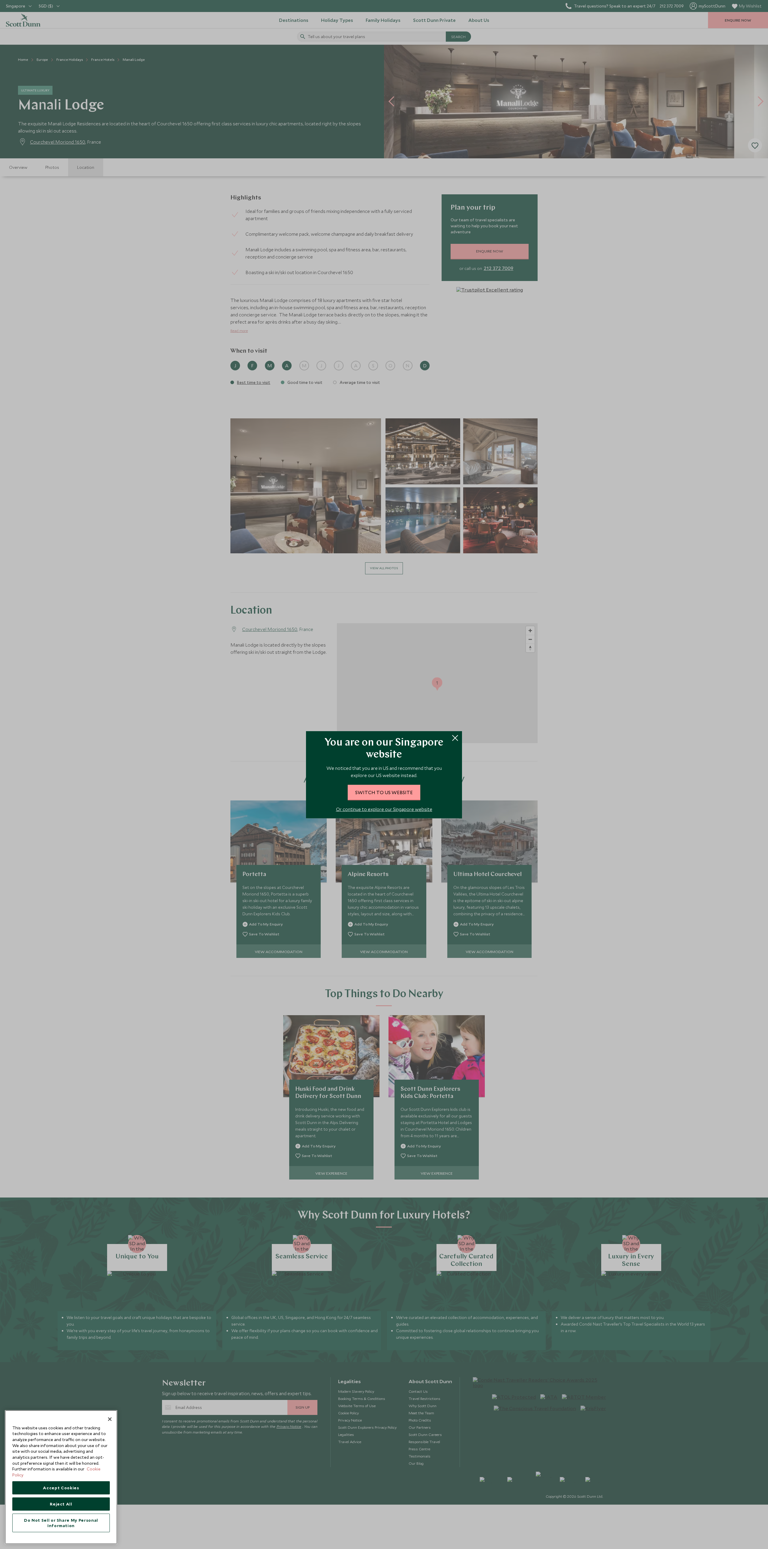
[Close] (109, 1419)
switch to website (384, 792)
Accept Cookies (61, 1488)
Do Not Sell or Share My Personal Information (61, 1523)
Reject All (61, 1504)
